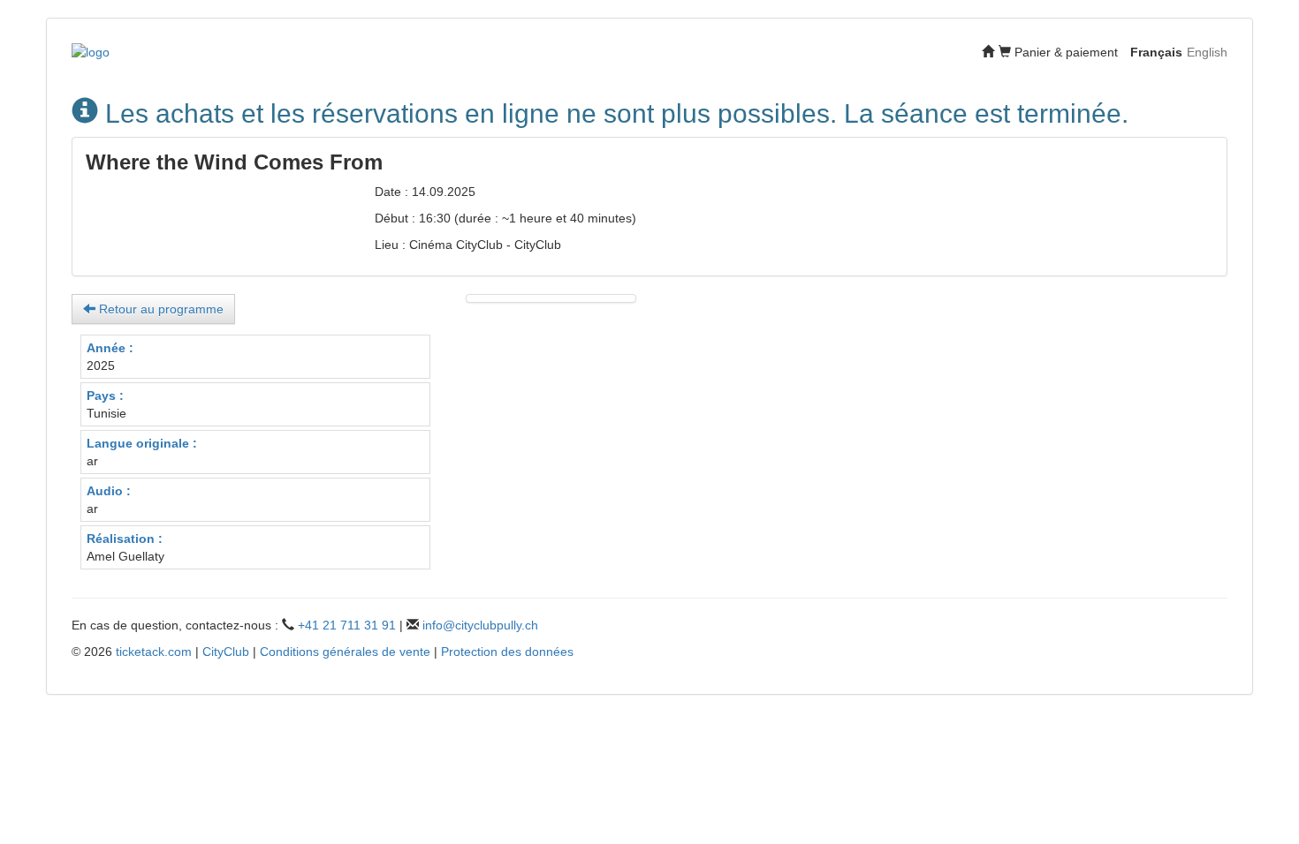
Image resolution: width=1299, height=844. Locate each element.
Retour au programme (159, 309)
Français (1156, 52)
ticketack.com (154, 651)
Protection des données (507, 651)
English (1207, 52)
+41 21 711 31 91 (347, 625)
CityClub (225, 651)
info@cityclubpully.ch (480, 625)
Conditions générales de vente (345, 651)
